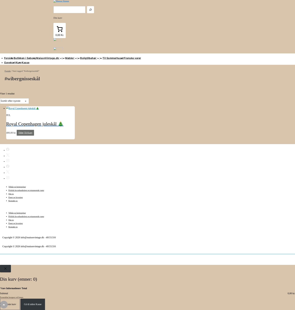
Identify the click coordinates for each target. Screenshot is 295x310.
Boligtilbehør (88, 58)
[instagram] (7, 161)
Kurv (19, 62)
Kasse (26, 62)
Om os (11, 194)
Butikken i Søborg (25, 58)
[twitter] (7, 155)
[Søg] (90, 9)
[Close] (5, 268)
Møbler (69, 58)
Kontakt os (13, 201)
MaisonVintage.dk (47, 58)
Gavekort (10, 62)
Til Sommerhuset (113, 58)
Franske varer (132, 58)
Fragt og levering (15, 197)
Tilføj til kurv (25, 132)
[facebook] (7, 150)
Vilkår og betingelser (17, 187)
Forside (8, 58)
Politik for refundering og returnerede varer (26, 190)
